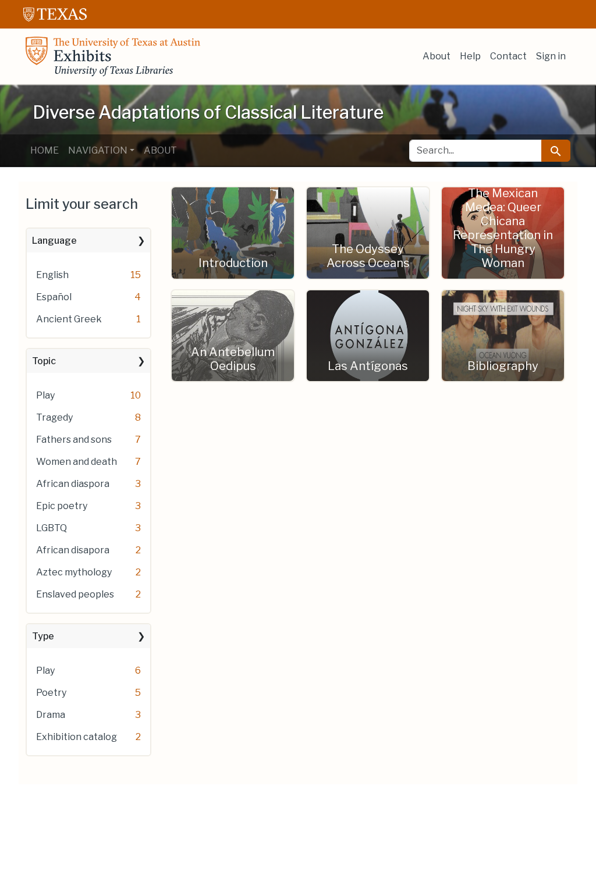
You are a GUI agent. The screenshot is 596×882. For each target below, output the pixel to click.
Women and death (76, 461)
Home (44, 150)
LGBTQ (51, 528)
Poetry (51, 692)
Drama (50, 714)
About (436, 56)
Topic (44, 361)
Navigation (97, 150)
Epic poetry (61, 505)
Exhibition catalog (76, 736)
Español (54, 297)
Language (54, 240)
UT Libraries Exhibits (113, 56)
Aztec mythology (74, 572)
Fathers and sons (74, 439)
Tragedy (54, 417)
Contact (508, 56)
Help (470, 56)
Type (43, 636)
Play (45, 395)
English (52, 274)
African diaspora (72, 483)
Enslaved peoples (75, 594)
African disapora (72, 550)
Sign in (551, 56)
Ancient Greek (69, 319)
